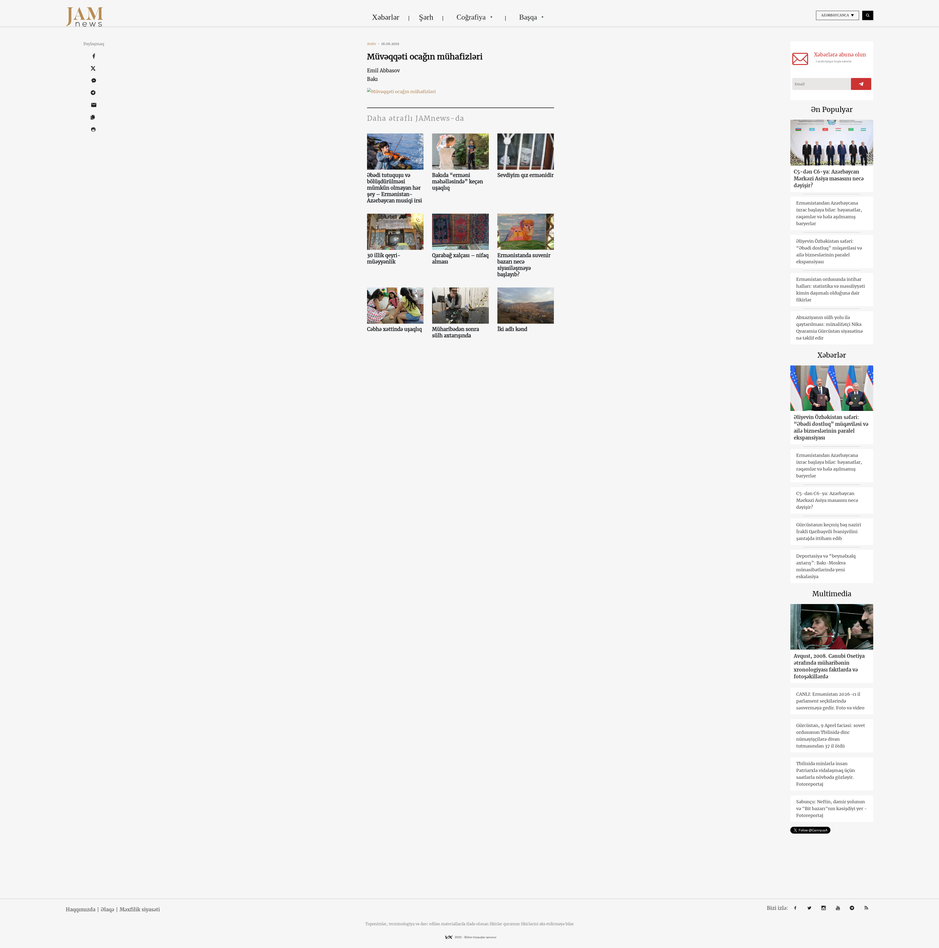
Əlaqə (107, 909)
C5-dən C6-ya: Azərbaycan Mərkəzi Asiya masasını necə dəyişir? (829, 178)
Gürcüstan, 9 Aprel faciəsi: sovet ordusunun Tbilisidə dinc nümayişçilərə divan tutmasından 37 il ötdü (830, 736)
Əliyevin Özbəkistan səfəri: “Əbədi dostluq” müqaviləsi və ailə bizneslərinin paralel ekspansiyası (829, 251)
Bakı (372, 79)
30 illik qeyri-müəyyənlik (384, 258)
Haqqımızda (80, 909)
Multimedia (831, 593)
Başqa (528, 17)
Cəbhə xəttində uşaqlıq (394, 329)
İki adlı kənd (512, 329)
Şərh (426, 17)
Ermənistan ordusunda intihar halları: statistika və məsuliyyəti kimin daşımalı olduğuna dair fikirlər (830, 289)
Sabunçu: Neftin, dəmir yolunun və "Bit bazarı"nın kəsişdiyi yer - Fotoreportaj (831, 808)
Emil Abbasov (383, 70)
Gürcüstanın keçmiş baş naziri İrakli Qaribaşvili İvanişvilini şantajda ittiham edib (828, 531)
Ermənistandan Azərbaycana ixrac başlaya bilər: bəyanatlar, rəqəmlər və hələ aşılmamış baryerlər (829, 213)
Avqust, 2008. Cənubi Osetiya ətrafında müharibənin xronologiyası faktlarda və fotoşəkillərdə (829, 666)
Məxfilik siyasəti (140, 909)
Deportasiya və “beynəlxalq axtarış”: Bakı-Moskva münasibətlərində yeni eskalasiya (826, 566)
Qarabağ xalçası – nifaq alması (460, 258)
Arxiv (373, 44)
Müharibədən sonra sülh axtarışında (455, 332)
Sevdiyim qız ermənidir (525, 175)
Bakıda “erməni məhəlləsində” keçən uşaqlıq (457, 181)
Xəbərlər (385, 17)
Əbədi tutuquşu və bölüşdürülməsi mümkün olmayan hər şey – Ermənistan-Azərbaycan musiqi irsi (394, 188)
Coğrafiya (471, 17)
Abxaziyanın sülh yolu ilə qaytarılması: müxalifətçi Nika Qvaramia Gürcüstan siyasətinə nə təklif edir (829, 328)
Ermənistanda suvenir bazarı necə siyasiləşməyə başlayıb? (523, 264)
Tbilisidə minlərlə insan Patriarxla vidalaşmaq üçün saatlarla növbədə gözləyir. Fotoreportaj (825, 774)
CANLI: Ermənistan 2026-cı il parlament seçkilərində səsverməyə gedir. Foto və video (830, 701)
